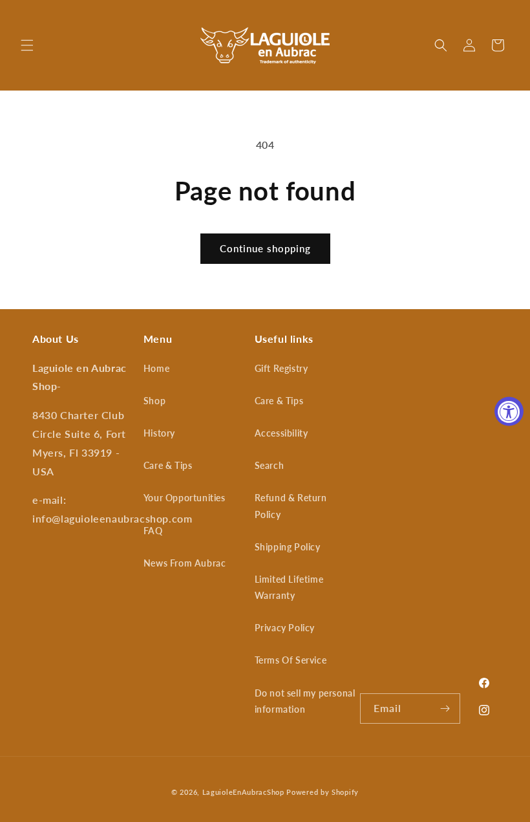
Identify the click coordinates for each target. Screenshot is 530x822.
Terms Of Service (291, 659)
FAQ (153, 530)
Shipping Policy (288, 546)
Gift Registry (281, 368)
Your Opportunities (184, 497)
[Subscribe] (445, 708)
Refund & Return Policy (291, 505)
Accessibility (281, 432)
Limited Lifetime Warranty (289, 587)
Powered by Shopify (322, 792)
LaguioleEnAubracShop (243, 792)
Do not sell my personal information (305, 701)
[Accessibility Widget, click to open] (509, 411)
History (159, 432)
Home (156, 368)
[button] (27, 45)
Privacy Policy (285, 627)
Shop (154, 400)
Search (269, 465)
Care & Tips (168, 465)
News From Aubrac (184, 562)
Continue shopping (265, 248)
